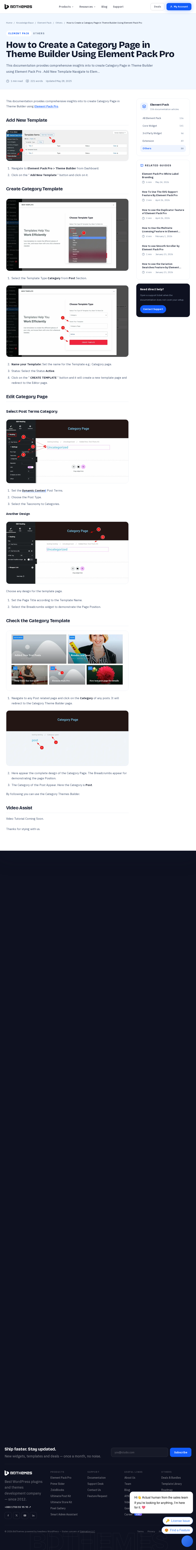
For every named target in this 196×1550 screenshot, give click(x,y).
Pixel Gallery (58, 1508)
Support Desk (95, 1484)
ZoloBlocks (57, 1490)
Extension (163, 141)
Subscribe (180, 1452)
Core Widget (163, 125)
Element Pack (44, 22)
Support (118, 6)
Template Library (171, 1484)
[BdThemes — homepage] (18, 6)
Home (9, 22)
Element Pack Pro (46, 106)
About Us (129, 1477)
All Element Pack (163, 118)
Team (127, 1484)
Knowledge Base (24, 22)
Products (65, 6)
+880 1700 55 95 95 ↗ (18, 1507)
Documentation (96, 1477)
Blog (104, 6)
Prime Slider (58, 1484)
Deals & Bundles (171, 1477)
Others (59, 22)
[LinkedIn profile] (33, 1515)
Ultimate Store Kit (61, 1502)
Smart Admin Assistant (64, 1514)
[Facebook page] (8, 1515)
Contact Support (153, 309)
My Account (181, 6)
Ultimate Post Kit (61, 1496)
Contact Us (94, 1490)
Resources (86, 6)
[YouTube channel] (24, 1515)
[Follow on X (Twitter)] (16, 1515)
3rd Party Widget (163, 133)
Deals (157, 6)
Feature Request (97, 1496)
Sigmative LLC (87, 1531)
